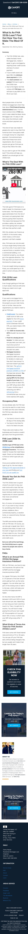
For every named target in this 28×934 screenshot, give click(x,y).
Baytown (5, 898)
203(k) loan (6, 447)
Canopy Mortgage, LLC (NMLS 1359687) (11, 924)
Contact (5, 875)
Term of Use (14, 918)
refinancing (10, 392)
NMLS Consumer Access (14, 908)
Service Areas (7, 868)
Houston (5, 888)
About (5, 873)
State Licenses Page (10, 915)
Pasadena (6, 890)
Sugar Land (6, 893)
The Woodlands (7, 895)
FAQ (4, 870)
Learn (4, 878)
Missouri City (7, 900)
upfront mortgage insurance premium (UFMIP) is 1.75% (15, 368)
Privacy (21, 915)
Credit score (11, 314)
